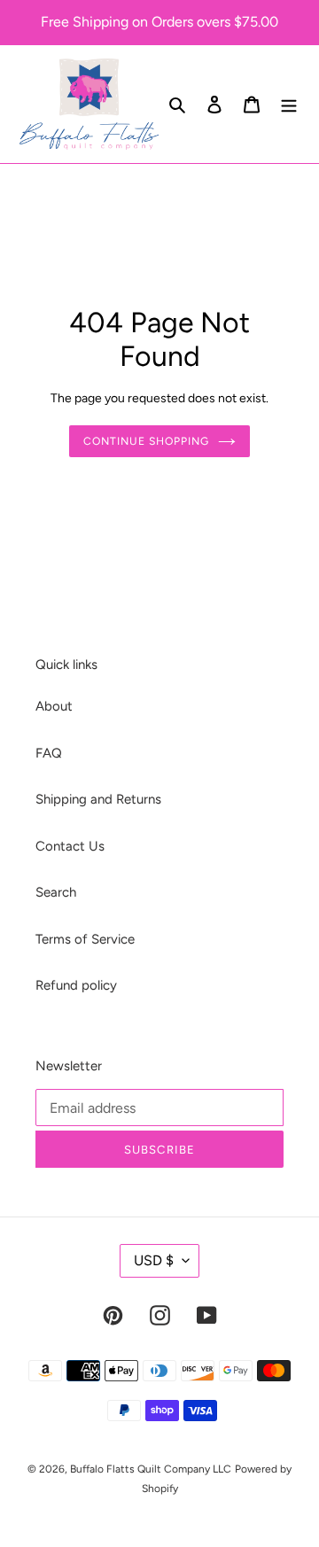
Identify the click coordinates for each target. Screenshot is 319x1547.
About (54, 706)
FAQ (48, 753)
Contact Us (70, 846)
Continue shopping (146, 440)
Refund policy (76, 985)
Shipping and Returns (98, 799)
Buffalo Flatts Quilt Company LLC (150, 1469)
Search (55, 892)
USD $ (154, 1260)
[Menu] (288, 104)
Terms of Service (85, 939)
